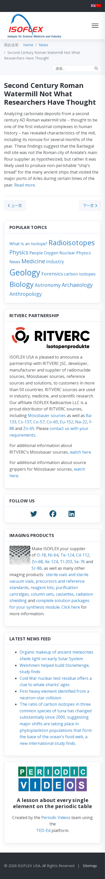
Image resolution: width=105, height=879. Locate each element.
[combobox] (76, 68)
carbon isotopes (80, 274)
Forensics (52, 273)
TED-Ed (43, 830)
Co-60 (52, 422)
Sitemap (90, 865)
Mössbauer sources (47, 415)
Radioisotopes (71, 242)
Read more (24, 185)
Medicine (33, 261)
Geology (24, 272)
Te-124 (67, 555)
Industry (55, 261)
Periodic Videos (55, 817)
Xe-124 (51, 561)
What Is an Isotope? (28, 243)
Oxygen (51, 253)
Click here (70, 607)
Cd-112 (82, 555)
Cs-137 (24, 422)
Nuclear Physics (75, 253)
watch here (80, 452)
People (36, 253)
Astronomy (48, 285)
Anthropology (25, 293)
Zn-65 (28, 428)
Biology (21, 284)
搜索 (96, 68)
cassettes (65, 594)
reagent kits (42, 587)
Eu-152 (66, 422)
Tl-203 (66, 561)
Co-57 (39, 422)
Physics (18, 252)
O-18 (41, 555)
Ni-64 (53, 555)
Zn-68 (37, 561)
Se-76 (79, 561)
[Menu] (95, 26)
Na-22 (81, 422)
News (14, 262)
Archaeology (77, 284)
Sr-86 (37, 568)
